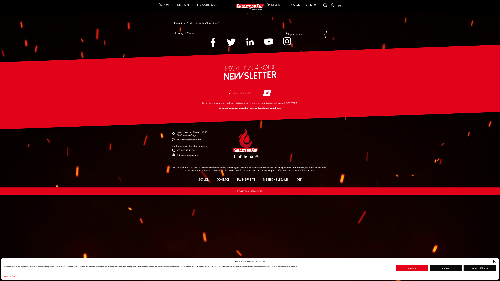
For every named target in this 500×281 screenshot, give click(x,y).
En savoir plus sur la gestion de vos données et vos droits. (250, 108)
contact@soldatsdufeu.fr (189, 139)
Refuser (446, 268)
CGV (299, 179)
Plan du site (246, 179)
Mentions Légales (10, 276)
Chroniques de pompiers (195, 2)
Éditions (164, 5)
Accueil (203, 179)
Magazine (183, 5)
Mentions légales (276, 179)
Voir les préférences (479, 268)
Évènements (275, 5)
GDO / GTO (294, 5)
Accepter (412, 268)
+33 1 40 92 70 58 (186, 150)
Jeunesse (287, 2)
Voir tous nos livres (394, 2)
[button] (494, 261)
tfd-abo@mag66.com (187, 155)
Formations (206, 5)
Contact (312, 5)
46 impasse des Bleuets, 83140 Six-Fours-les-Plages (192, 134)
